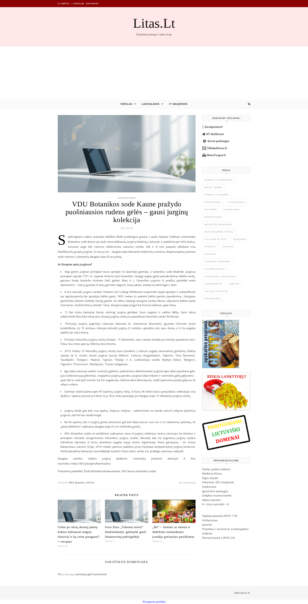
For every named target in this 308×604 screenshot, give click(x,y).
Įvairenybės (213, 298)
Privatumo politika (154, 601)
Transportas (213, 283)
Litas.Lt (154, 23)
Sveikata (210, 254)
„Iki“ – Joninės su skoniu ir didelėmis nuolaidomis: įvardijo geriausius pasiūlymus (173, 531)
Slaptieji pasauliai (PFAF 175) (219, 516)
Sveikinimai (209, 486)
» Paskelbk (77, 3)
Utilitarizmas (210, 520)
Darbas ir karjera (217, 194)
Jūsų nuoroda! (215, 504)
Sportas (210, 246)
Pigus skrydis (210, 478)
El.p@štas (64, 3)
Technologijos (215, 269)
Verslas (126, 104)
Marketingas (213, 217)
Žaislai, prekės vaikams (216, 469)
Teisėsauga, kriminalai (220, 276)
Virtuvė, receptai (216, 291)
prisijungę (68, 574)
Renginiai (240, 239)
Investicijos (213, 202)
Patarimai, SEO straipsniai (218, 482)
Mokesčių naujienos (218, 224)
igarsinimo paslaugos (215, 491)
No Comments (187, 482)
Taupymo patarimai (218, 261)
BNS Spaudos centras (81, 482)
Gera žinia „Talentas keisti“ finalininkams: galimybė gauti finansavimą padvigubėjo (125, 531)
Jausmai (207, 524)
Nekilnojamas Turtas (219, 231)
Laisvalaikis (151, 104)
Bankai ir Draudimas (219, 179)
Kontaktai (92, 3)
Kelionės (211, 209)
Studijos (228, 246)
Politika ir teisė (216, 239)
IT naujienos (178, 104)
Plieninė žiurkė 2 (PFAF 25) (218, 538)
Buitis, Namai (214, 187)
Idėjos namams (211, 500)
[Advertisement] (154, 73)
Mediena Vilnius (212, 473)
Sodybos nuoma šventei (217, 495)
